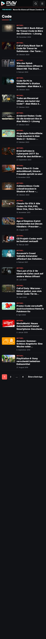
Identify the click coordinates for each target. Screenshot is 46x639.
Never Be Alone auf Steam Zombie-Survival (28, 10)
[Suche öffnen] (35, 3)
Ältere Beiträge (35, 377)
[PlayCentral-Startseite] (9, 3)
